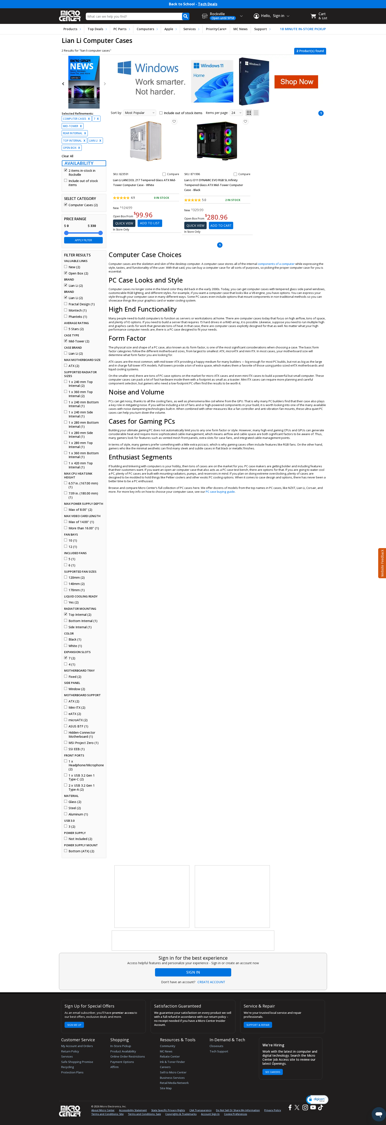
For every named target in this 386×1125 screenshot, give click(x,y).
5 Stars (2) (76, 329)
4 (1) (72, 664)
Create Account (211, 982)
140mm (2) (77, 584)
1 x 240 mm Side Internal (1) (81, 414)
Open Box (71, 148)
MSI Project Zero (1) (84, 743)
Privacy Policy (272, 1110)
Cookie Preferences (235, 1114)
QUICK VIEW (124, 223)
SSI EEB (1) (77, 749)
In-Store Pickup (120, 1046)
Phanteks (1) (78, 317)
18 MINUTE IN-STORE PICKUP (303, 29)
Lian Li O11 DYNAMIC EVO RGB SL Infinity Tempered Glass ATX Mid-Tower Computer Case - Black (213, 185)
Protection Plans (72, 1072)
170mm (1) (77, 590)
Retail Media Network (174, 1083)
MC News (240, 29)
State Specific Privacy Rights (168, 1110)
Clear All (67, 156)
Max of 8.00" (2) (80, 510)
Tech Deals (207, 4)
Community (167, 1046)
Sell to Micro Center (173, 1072)
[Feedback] (381, 562)
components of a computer (276, 264)
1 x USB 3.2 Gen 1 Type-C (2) (82, 777)
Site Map (166, 1088)
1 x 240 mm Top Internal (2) (81, 384)
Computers (145, 29)
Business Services (172, 1078)
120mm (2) (77, 578)
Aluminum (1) (78, 814)
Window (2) (77, 689)
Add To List (150, 223)
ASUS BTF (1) (78, 726)
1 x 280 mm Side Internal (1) (81, 435)
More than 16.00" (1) (84, 528)
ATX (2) (74, 366)
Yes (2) (74, 602)
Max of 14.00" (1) (81, 522)
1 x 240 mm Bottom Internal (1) (84, 404)
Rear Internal (74, 133)
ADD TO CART (221, 225)
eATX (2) (75, 714)
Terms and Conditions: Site (107, 1114)
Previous (63, 84)
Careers (165, 1067)
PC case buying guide (220, 492)
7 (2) (72, 658)
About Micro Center (103, 1110)
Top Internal (74, 140)
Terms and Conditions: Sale (144, 1114)
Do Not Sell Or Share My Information (238, 1110)
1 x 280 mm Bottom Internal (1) (84, 424)
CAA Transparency (200, 1110)
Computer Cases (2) (83, 205)
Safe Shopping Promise (77, 1062)
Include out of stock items (83, 183)
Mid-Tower (72, 126)
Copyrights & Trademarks (181, 1114)
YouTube (312, 1107)
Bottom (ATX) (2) (81, 851)
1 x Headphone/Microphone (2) (86, 765)
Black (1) (75, 639)
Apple (168, 29)
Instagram (305, 1107)
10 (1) (73, 540)
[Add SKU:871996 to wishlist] (245, 121)
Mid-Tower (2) (79, 341)
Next (104, 84)
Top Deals (95, 29)
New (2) (74, 267)
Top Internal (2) (80, 615)
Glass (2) (75, 802)
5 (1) (72, 559)
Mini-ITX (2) (77, 708)
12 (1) (73, 547)
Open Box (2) (78, 273)
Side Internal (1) (80, 627)
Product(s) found (310, 51)
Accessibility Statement (133, 1110)
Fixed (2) (75, 677)
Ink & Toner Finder (172, 1062)
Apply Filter (83, 240)
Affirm (114, 1067)
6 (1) (72, 565)
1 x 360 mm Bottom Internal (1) (84, 455)
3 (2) (72, 827)
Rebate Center (170, 1056)
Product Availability (123, 1051)
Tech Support (219, 1051)
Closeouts (216, 1046)
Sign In (193, 972)
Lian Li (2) (76, 286)
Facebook (289, 1107)
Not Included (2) (80, 839)
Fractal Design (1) (82, 304)
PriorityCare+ (216, 29)
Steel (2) (75, 808)
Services (189, 29)
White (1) (75, 646)
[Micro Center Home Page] (70, 14)
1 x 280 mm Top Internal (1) (81, 445)
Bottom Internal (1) (83, 621)
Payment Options (122, 1062)
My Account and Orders (77, 1046)
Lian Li (95, 140)
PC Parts (119, 29)
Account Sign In (210, 1114)
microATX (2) (78, 720)
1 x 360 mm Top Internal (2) (81, 394)
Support (260, 29)
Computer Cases (76, 119)
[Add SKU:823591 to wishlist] (174, 121)
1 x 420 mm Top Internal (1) (81, 465)
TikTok (319, 1107)
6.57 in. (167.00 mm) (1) (83, 485)
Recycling (67, 1067)
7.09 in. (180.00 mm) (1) (83, 495)
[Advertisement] (152, 896)
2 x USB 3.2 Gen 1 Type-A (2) (82, 787)
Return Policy (70, 1051)
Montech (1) (78, 310)
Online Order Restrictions (127, 1056)
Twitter (298, 1107)
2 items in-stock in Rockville (82, 172)
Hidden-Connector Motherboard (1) (82, 734)
